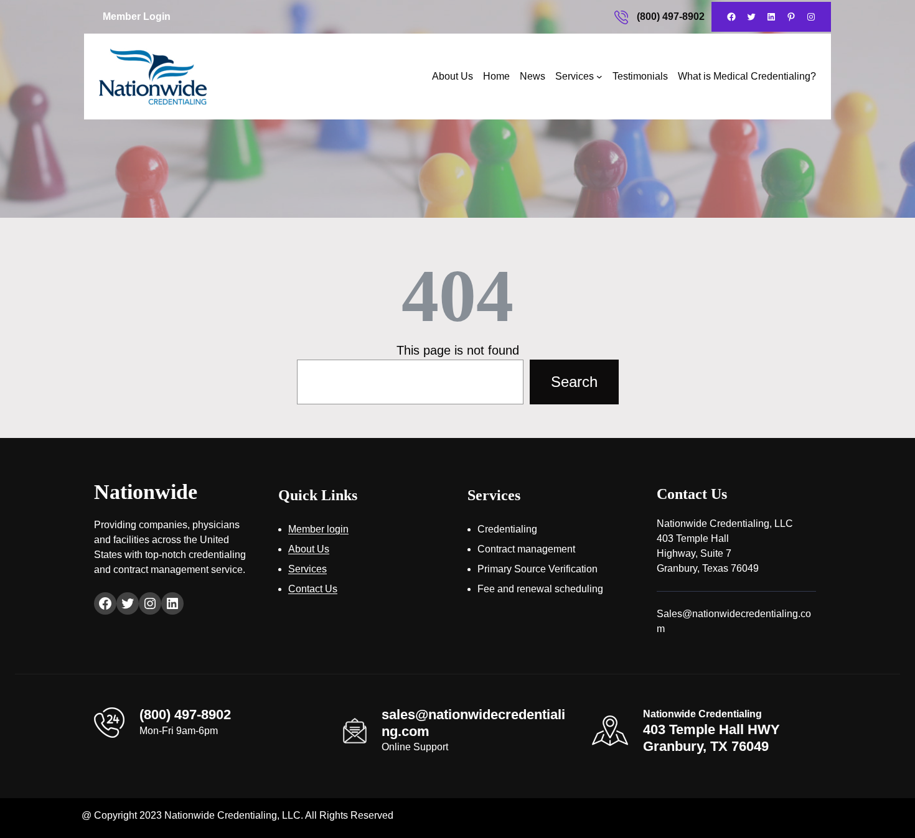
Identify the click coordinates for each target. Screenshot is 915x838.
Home (496, 76)
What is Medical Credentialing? (747, 76)
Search (574, 381)
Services (574, 76)
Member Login (137, 16)
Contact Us (312, 589)
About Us (452, 76)
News (532, 76)
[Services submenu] (599, 76)
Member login (318, 529)
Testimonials (640, 76)
